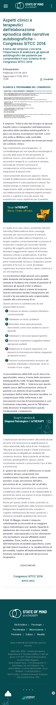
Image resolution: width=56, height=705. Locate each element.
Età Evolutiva (20, 624)
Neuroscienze (36, 629)
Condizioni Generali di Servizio (34, 674)
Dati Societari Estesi (25, 677)
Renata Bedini (12, 69)
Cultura (29, 634)
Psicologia (36, 624)
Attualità (41, 634)
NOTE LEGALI (13, 674)
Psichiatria (16, 634)
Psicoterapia (19, 629)
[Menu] (5, 6)
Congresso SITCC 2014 (28, 576)
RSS (37, 677)
